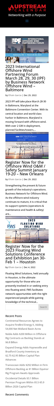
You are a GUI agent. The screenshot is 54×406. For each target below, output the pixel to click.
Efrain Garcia (14, 95)
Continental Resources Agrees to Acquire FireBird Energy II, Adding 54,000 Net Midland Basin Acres (24, 324)
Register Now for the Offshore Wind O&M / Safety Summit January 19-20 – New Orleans (26, 168)
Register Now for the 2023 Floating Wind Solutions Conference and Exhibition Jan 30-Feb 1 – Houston (25, 254)
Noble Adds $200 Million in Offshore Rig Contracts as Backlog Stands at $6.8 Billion (25, 338)
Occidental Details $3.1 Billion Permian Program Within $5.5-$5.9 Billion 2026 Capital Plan (24, 382)
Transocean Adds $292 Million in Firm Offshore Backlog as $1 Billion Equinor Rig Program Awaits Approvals (27, 369)
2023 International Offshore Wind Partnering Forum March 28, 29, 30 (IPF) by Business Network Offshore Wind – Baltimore (25, 78)
